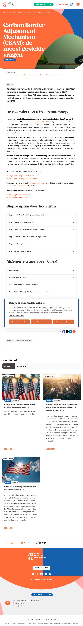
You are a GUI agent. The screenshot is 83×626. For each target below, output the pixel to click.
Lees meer (9, 449)
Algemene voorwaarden (18, 623)
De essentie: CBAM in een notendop (16, 75)
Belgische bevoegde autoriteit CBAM (22, 176)
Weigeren (41, 322)
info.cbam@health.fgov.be (16, 186)
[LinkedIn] (70, 331)
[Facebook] (63, 331)
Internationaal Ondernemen (24, 340)
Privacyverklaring (31, 623)
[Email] (74, 331)
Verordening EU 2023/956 (42, 122)
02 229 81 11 (19, 603)
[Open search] (72, 4)
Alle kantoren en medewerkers (41, 580)
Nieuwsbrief (38, 619)
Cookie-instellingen (64, 322)
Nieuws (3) (8, 366)
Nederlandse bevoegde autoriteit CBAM (23, 178)
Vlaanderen (10, 340)
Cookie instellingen (54, 623)
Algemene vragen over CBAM (53, 75)
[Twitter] (67, 331)
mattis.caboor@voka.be (36, 183)
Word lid (53, 619)
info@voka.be (20, 606)
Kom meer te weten (16, 315)
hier (7, 167)
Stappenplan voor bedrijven (36, 75)
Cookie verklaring (43, 623)
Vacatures (46, 619)
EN (28, 619)
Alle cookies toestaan (19, 322)
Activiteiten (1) (22, 366)
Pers (32, 619)
